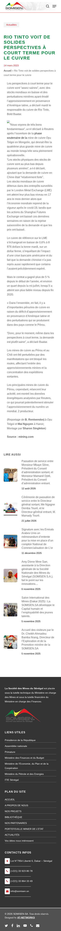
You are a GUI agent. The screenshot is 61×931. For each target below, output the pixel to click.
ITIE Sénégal (12, 779)
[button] (54, 6)
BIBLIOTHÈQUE (13, 817)
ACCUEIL (10, 799)
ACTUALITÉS (12, 834)
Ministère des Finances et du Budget (24, 757)
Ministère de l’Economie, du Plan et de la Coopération (26, 765)
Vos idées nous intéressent (19, 840)
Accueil (7, 70)
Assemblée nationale (16, 746)
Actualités (11, 24)
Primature (10, 752)
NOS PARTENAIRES (16, 823)
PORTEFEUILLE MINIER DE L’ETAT (24, 829)
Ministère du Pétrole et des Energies (24, 774)
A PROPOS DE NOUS (16, 805)
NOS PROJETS (13, 811)
